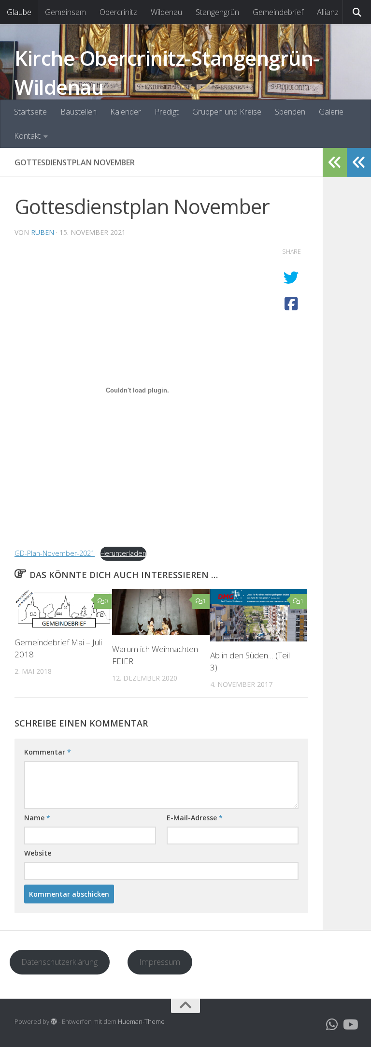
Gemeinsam (65, 12)
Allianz (328, 12)
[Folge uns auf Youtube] (350, 1025)
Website (37, 853)
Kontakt (27, 136)
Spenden (290, 111)
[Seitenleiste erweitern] (359, 162)
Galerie (331, 111)
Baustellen (78, 111)
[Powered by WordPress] (54, 1021)
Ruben (42, 232)
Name (37, 817)
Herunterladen (123, 553)
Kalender (125, 111)
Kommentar (47, 751)
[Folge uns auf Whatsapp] (332, 1025)
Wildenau (166, 12)
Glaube (19, 12)
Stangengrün (217, 12)
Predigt (167, 111)
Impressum (159, 961)
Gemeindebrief (278, 12)
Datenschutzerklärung (59, 961)
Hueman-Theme (141, 1021)
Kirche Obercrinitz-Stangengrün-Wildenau (166, 72)
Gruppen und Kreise (226, 111)
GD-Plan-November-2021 (54, 553)
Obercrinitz (118, 12)
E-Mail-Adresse (195, 817)
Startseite (30, 111)
